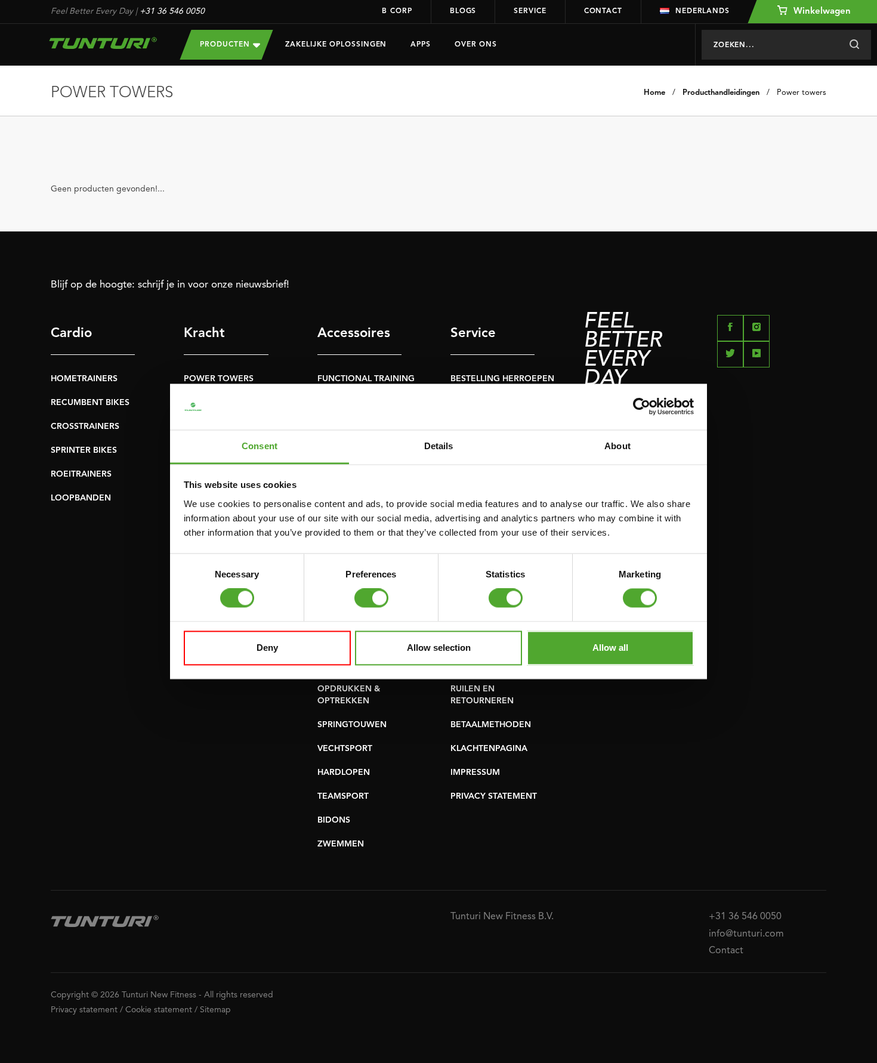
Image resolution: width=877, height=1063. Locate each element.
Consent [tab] (259, 446)
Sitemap (215, 1010)
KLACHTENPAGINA (488, 748)
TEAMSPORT (343, 796)
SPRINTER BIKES (84, 450)
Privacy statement (84, 1010)
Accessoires (353, 333)
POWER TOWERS (219, 379)
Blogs (463, 11)
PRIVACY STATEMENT (493, 796)
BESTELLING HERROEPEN (502, 379)
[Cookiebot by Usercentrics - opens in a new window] (641, 407)
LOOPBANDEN (81, 498)
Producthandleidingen (721, 93)
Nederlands (702, 11)
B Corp (397, 11)
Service (530, 11)
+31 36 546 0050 (172, 11)
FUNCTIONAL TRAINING (366, 379)
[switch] (371, 598)
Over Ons (476, 44)
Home (654, 93)
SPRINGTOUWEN (352, 725)
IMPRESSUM (475, 772)
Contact (603, 11)
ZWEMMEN (340, 844)
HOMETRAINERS (84, 379)
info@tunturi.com (746, 934)
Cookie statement (158, 1010)
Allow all (610, 647)
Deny (267, 647)
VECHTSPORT (344, 748)
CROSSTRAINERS (85, 426)
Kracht (204, 333)
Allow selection (439, 647)
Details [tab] (438, 446)
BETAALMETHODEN (490, 725)
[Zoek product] (854, 45)
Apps (420, 44)
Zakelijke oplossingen (336, 44)
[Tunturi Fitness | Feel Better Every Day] (103, 43)
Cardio (71, 333)
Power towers (801, 93)
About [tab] (617, 446)
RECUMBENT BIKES (90, 402)
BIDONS (333, 820)
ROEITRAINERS (81, 474)
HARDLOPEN (343, 772)
